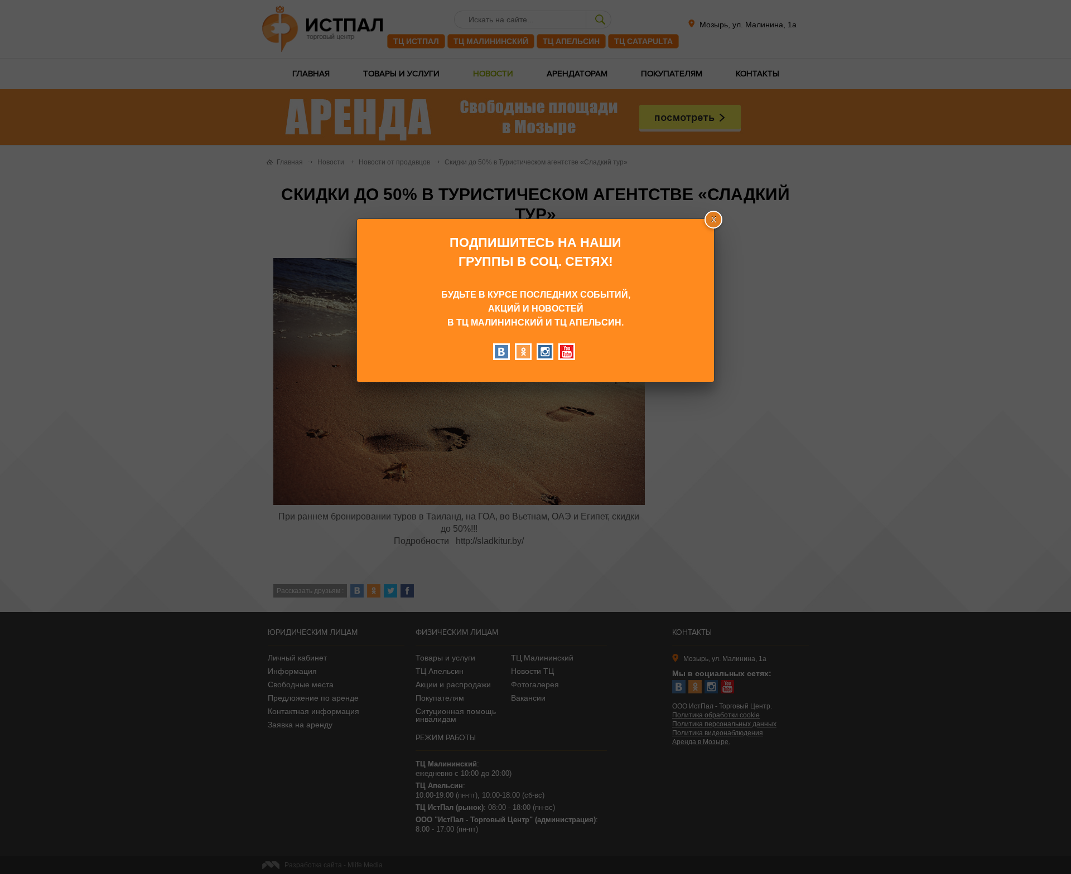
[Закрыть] (713, 220)
